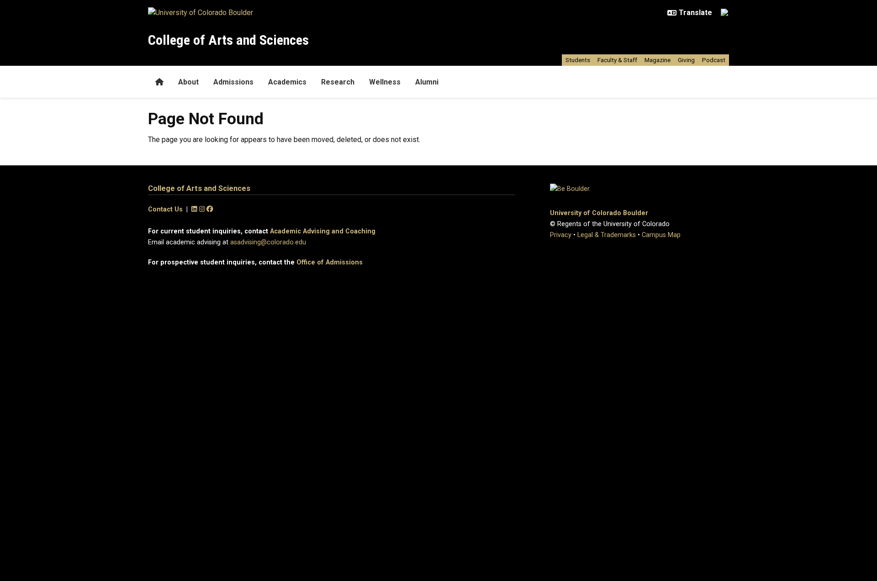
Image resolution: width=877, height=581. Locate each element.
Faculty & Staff (617, 59)
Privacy (560, 235)
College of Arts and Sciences (228, 40)
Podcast (713, 59)
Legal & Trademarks (606, 235)
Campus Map (661, 235)
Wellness (385, 82)
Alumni (426, 82)
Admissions (233, 82)
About (188, 82)
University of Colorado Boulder (599, 213)
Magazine (658, 59)
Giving (686, 59)
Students (577, 59)
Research (337, 82)
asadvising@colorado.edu (268, 242)
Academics (287, 82)
